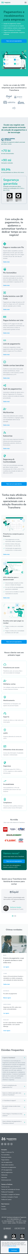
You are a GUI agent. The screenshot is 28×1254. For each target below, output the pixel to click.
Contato (3, 1206)
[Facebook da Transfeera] (8, 1144)
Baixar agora (7, 998)
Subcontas (4, 1177)
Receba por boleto (6, 1157)
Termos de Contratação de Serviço (10, 1189)
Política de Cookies (6, 1199)
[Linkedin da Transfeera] (5, 1144)
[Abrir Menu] (25, 2)
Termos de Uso (5, 1187)
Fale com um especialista (14, 41)
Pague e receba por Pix (7, 1152)
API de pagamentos (6, 1170)
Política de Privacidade (7, 1192)
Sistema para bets (6, 1180)
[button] (12, 915)
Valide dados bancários (7, 1165)
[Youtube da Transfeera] (11, 1144)
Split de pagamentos (7, 1172)
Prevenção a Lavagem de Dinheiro (10, 1194)
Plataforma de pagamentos (8, 1167)
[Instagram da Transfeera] (2, 1144)
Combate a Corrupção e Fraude (9, 1197)
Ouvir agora (6, 1030)
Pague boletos (5, 1160)
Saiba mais (6, 262)
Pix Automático (5, 1155)
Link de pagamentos (6, 1162)
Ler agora (6, 967)
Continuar (14, 1250)
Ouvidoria (3, 1209)
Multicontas (4, 1175)
